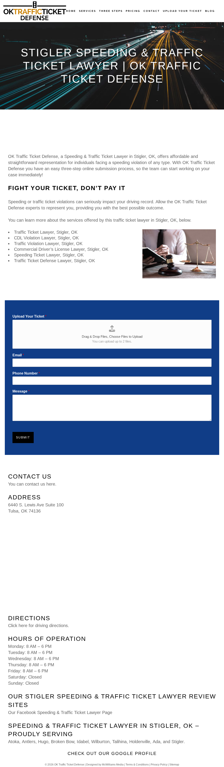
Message (21, 391)
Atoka (13, 741)
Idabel (83, 741)
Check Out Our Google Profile (112, 753)
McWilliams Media (113, 764)
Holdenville (139, 741)
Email (18, 355)
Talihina (119, 741)
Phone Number (26, 373)
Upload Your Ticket (29, 316)
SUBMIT (23, 437)
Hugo (43, 741)
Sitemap (174, 764)
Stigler (178, 741)
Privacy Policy (159, 764)
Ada (156, 741)
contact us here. (40, 484)
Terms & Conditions (137, 764)
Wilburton (100, 741)
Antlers (28, 741)
